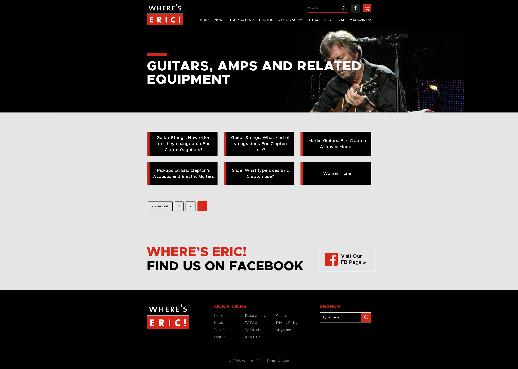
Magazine (359, 20)
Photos (266, 20)
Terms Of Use (277, 361)
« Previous (160, 206)
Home (205, 20)
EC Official (334, 20)
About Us (252, 337)
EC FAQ (313, 20)
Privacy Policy (287, 322)
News (219, 20)
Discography (290, 20)
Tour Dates (240, 20)
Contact (282, 315)
